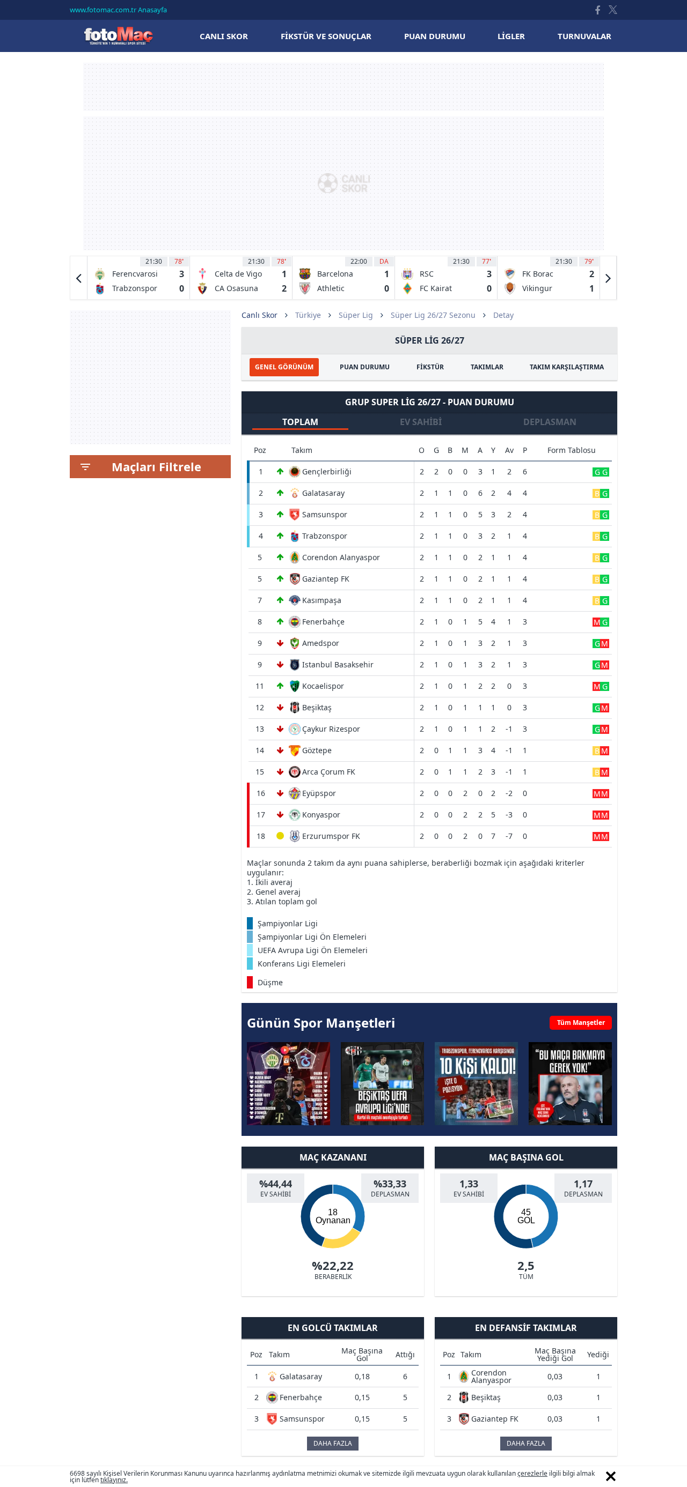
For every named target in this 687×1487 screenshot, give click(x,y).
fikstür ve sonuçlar (326, 36)
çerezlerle (532, 1473)
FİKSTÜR (430, 366)
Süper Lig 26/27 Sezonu (433, 315)
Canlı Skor (118, 35)
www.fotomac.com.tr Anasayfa (118, 9)
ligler (511, 36)
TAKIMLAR (487, 366)
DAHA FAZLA (332, 1443)
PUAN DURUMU (365, 366)
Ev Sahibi (421, 422)
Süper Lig (356, 315)
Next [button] (608, 277)
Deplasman (549, 422)
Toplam (300, 422)
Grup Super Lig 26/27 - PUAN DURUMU (429, 402)
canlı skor (224, 36)
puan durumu (434, 36)
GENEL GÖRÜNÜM (284, 366)
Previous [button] (78, 277)
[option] (138, 277)
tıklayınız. (114, 1479)
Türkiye (308, 315)
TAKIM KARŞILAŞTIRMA (567, 366)
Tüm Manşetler (581, 1022)
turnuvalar (584, 36)
